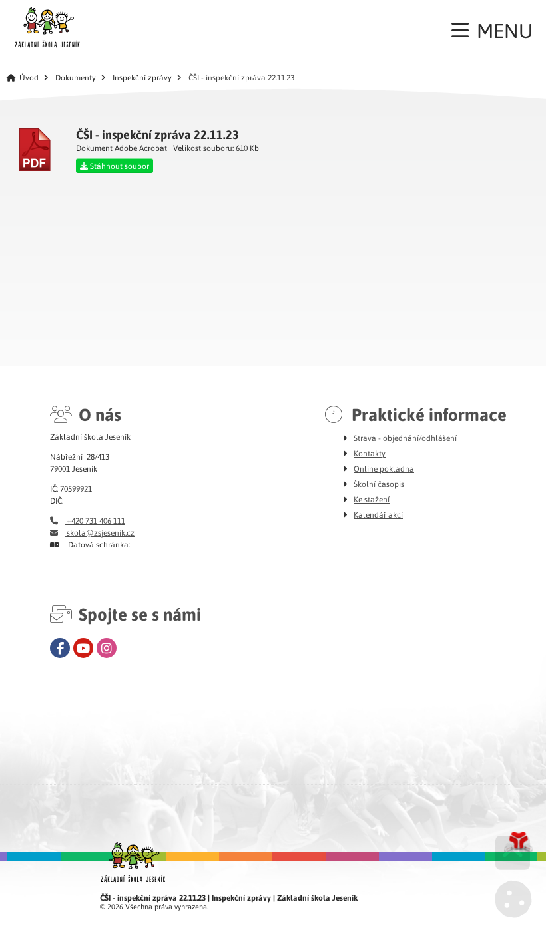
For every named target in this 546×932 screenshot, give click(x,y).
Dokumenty (75, 77)
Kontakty (370, 453)
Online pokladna (384, 468)
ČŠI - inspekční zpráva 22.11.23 (157, 134)
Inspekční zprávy (142, 77)
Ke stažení (372, 499)
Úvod (47, 28)
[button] (492, 30)
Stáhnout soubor (118, 165)
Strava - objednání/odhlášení (405, 437)
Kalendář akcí (378, 514)
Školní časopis (379, 483)
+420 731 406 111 (95, 520)
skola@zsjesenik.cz (100, 532)
